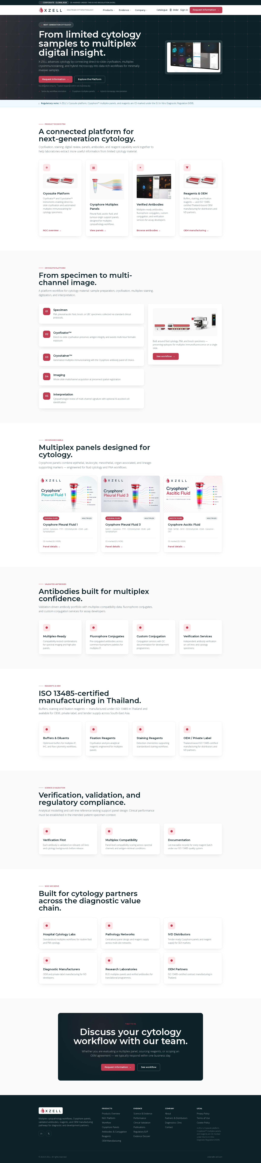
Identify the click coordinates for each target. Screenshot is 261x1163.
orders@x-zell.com (214, 1157)
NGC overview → (52, 230)
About (168, 1113)
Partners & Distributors (176, 1118)
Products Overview (111, 1113)
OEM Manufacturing (111, 1140)
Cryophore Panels (110, 1127)
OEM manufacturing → (196, 230)
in (41, 1133)
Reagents (106, 1136)
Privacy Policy (203, 1113)
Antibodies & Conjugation (114, 1131)
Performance (140, 1118)
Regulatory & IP (141, 1131)
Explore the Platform (89, 79)
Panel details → (51, 546)
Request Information (206, 9)
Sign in (184, 10)
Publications (139, 1127)
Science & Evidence (143, 1113)
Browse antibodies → (149, 230)
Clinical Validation (142, 1122)
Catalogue (162, 10)
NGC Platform (108, 1118)
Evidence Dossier (142, 1136)
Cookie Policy (203, 1122)
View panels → (98, 230)
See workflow (165, 356)
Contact (169, 1127)
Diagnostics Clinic (173, 1122)
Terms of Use (203, 1118)
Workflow (106, 1122)
